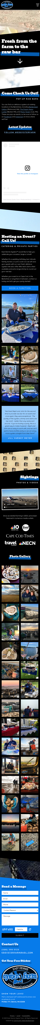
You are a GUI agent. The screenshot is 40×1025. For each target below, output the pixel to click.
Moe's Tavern (25, 112)
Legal (18, 1016)
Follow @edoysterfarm (20, 132)
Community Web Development (24, 1021)
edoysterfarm (26, 199)
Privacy (12, 1016)
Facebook (8, 117)
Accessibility (26, 1016)
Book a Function (20, 288)
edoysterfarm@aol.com (17, 952)
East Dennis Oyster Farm (11, 199)
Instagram (19, 117)
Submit (20, 935)
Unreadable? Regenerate (30, 929)
